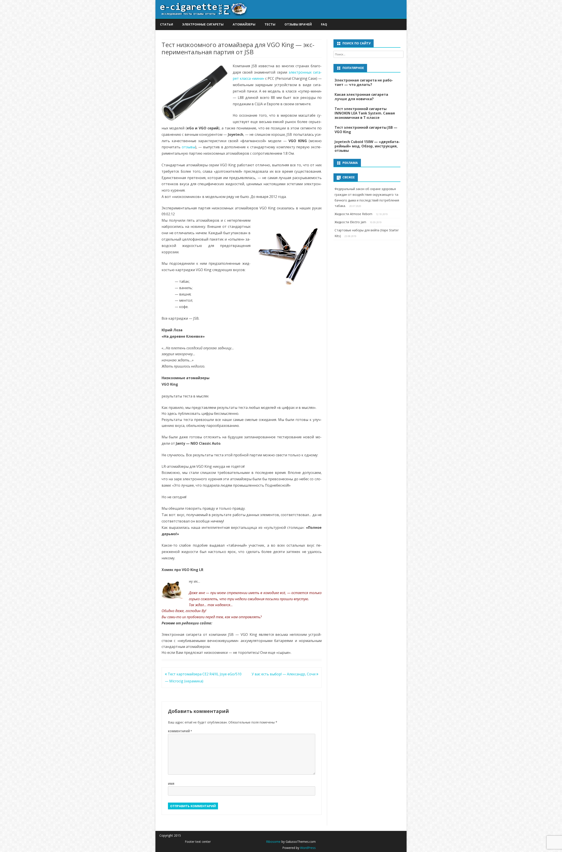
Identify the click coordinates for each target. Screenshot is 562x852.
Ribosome (273, 841)
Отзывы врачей (298, 24)
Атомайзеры (244, 24)
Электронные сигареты (202, 24)
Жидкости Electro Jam (350, 222)
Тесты (270, 24)
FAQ (324, 24)
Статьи (166, 24)
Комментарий (180, 731)
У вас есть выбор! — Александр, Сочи (284, 674)
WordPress (307, 848)
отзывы (188, 147)
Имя (171, 784)
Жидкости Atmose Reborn (353, 214)
